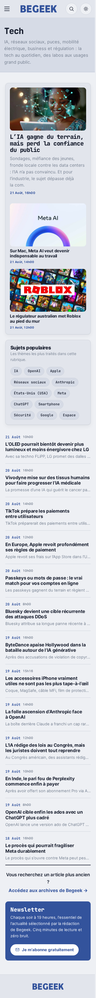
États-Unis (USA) (31, 393)
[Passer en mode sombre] (86, 9)
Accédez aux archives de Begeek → (48, 890)
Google (47, 415)
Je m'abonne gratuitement (48, 949)
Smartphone (49, 404)
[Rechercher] (71, 9)
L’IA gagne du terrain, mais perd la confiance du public (46, 143)
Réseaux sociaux (30, 382)
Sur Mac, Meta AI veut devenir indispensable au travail (39, 253)
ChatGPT (21, 404)
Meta (62, 393)
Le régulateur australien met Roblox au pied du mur (45, 319)
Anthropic (65, 382)
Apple (55, 371)
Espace (69, 415)
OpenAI (34, 371)
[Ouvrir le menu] (8, 9)
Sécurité (22, 415)
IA (16, 371)
